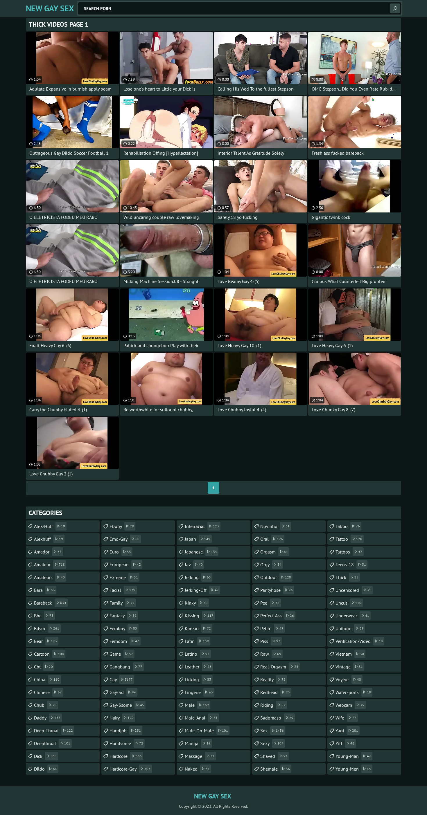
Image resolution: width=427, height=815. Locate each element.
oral (271, 539)
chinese (48, 692)
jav (194, 564)
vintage (349, 667)
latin (197, 641)
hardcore (126, 756)
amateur (49, 564)
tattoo (349, 539)
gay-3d (123, 692)
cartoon (49, 654)
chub (45, 705)
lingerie (199, 692)
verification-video (359, 641)
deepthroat (52, 743)
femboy (123, 628)
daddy (47, 718)
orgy (270, 564)
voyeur (348, 679)
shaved (273, 756)
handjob (125, 730)
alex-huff (49, 526)
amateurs (49, 577)
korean (198, 628)
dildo (45, 769)
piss (270, 641)
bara (44, 590)
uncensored (353, 590)
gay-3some (127, 705)
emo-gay (124, 539)
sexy (272, 743)
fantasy (123, 616)
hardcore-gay (130, 769)
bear (45, 641)
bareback (50, 603)
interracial (202, 526)
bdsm (46, 628)
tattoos (349, 552)
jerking (198, 577)
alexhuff (48, 539)
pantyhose (276, 590)
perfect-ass (277, 616)
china (47, 679)
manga (198, 743)
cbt (43, 667)
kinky (196, 603)
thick (347, 577)
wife (346, 718)
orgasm (274, 552)
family (122, 603)
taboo (348, 526)
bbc (43, 616)
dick (45, 756)
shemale (275, 769)
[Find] (395, 8)
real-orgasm (279, 667)
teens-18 (351, 564)
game (121, 654)
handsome (126, 743)
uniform (350, 628)
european (125, 564)
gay (121, 679)
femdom (124, 641)
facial (122, 590)
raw (270, 654)
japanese (201, 552)
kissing (199, 616)
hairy (122, 718)
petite (272, 628)
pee (269, 603)
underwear (352, 616)
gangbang (126, 667)
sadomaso (276, 718)
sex (272, 730)
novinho (275, 526)
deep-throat (53, 730)
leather (198, 667)
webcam (350, 705)
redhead (275, 692)
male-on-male (206, 730)
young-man (353, 756)
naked (197, 769)
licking (198, 679)
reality (273, 679)
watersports (353, 692)
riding (273, 705)
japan (197, 539)
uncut (348, 603)
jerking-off (202, 590)
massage (199, 756)
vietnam (350, 654)
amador (48, 552)
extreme (124, 577)
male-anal (201, 718)
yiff (345, 743)
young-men (353, 769)
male (197, 705)
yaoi (347, 730)
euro (120, 552)
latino (197, 654)
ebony (122, 526)
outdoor (275, 577)
